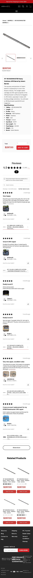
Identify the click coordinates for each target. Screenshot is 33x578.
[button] (29, 168)
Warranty (14, 536)
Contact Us (4, 536)
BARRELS (10, 20)
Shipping (14, 531)
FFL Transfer (26, 531)
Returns (14, 534)
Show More (10, 203)
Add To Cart (9, 491)
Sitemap (25, 541)
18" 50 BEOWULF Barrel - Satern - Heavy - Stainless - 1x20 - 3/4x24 (9, 511)
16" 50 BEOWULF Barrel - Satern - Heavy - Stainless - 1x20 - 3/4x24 (23, 480)
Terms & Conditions (26, 537)
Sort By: (20, 189)
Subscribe (23, 550)
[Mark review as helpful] (28, 219)
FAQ (2, 539)
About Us (4, 531)
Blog (2, 534)
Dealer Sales (26, 534)
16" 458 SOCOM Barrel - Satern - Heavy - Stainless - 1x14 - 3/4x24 (23, 511)
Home (4, 20)
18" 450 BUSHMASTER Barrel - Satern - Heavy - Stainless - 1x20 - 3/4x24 (9, 480)
